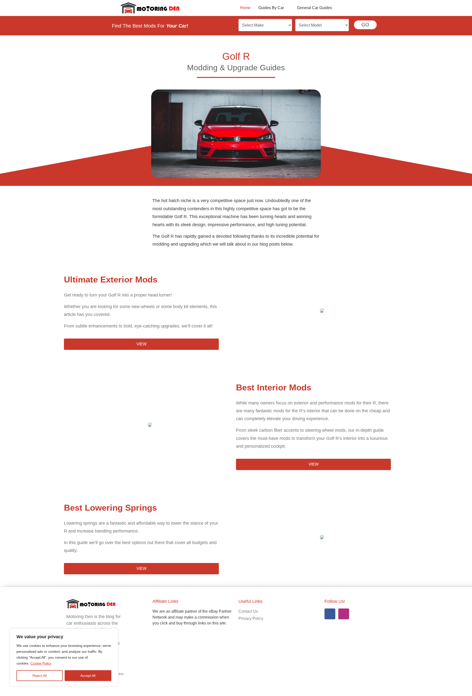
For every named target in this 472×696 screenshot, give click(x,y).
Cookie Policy (40, 663)
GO (365, 24)
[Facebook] (329, 613)
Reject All (39, 676)
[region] (64, 657)
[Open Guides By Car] (287, 8)
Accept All (87, 676)
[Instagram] (343, 613)
